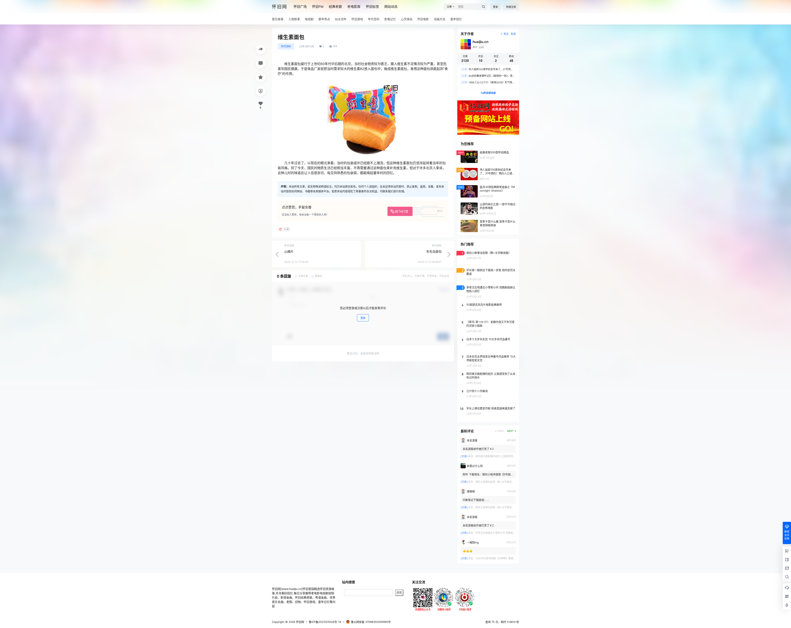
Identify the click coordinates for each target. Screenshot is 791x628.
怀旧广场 (300, 7)
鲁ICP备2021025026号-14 (325, 621)
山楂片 (289, 252)
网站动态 (391, 7)
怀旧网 (299, 621)
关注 (505, 33)
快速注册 (511, 6)
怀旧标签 (372, 7)
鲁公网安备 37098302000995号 (371, 621)
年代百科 (286, 46)
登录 (495, 6)
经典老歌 (335, 7)
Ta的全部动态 (488, 92)
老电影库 (353, 7)
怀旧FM (317, 7)
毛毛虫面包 (434, 252)
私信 (513, 33)
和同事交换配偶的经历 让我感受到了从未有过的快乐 (504, 456)
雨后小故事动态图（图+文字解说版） (496, 481)
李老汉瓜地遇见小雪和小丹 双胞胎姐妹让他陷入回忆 (504, 532)
